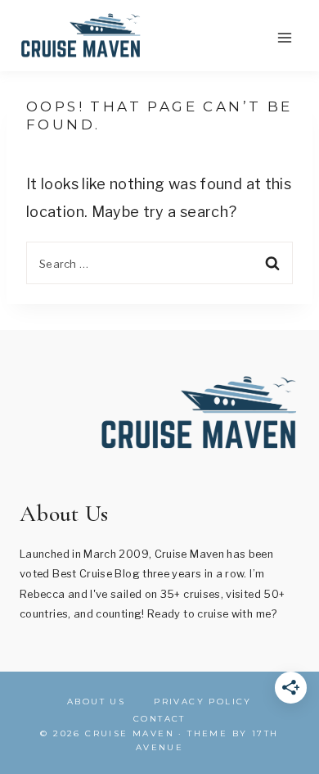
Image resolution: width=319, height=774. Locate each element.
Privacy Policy (203, 701)
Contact (159, 718)
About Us (96, 701)
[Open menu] (284, 37)
